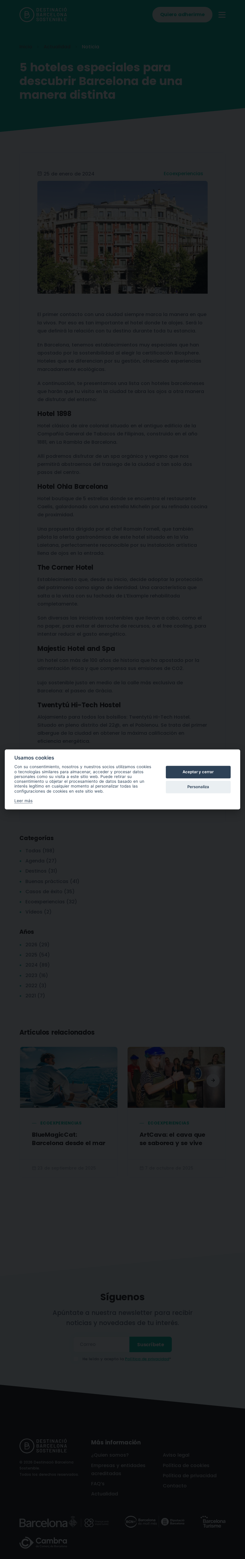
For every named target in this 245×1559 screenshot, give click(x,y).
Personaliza (198, 786)
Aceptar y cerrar (198, 771)
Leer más (23, 801)
